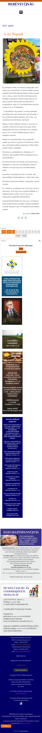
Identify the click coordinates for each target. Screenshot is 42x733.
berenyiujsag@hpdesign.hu (23, 644)
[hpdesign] (12, 296)
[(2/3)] (22, 218)
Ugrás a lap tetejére (20, 670)
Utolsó (24, 236)
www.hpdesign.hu (24, 730)
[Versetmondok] (12, 325)
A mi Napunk (13, 33)
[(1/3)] (19, 218)
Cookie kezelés (21, 665)
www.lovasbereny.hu (21, 693)
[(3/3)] (26, 218)
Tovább (18, 236)
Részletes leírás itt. (26, 723)
